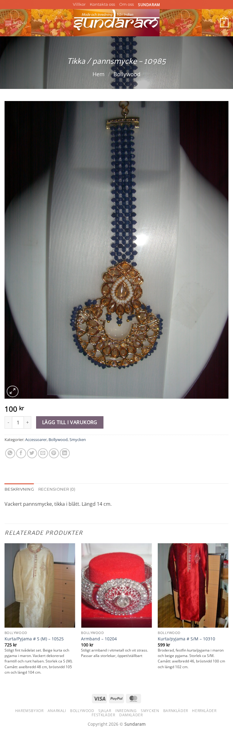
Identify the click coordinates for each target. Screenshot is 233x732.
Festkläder (103, 714)
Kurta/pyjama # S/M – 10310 (186, 639)
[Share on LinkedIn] (65, 453)
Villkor (79, 4)
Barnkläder (175, 710)
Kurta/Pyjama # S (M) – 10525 (34, 639)
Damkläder (131, 714)
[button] (16, 22)
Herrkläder (204, 710)
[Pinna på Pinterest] (54, 453)
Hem (99, 74)
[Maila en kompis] (43, 453)
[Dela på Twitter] (32, 453)
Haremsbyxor (29, 710)
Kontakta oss (102, 4)
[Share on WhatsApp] (10, 453)
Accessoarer (36, 439)
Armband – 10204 (99, 639)
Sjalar (104, 710)
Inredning (126, 710)
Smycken (77, 439)
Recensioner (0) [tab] (57, 489)
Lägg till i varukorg (69, 422)
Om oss (126, 4)
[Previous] (4, 615)
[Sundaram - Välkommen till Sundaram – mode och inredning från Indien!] (117, 22)
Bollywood (126, 74)
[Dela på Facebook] (21, 453)
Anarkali (57, 710)
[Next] (228, 615)
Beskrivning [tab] (19, 489)
